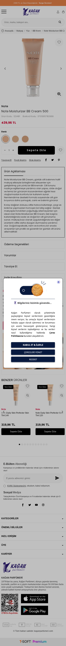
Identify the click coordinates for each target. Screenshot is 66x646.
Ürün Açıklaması (14, 171)
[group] (33, 68)
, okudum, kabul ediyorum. (28, 486)
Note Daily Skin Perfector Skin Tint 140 (15, 414)
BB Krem (37, 31)
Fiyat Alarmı (20, 160)
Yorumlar (10, 255)
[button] (5, 68)
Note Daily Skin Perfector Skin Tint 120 (49, 414)
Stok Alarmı (35, 160)
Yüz (28, 31)
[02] (25, 139)
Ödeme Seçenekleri (16, 244)
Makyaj (19, 31)
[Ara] (60, 22)
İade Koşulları (13, 277)
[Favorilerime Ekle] (27, 386)
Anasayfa (9, 31)
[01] (15, 139)
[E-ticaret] (33, 642)
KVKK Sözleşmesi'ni (16, 486)
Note (4, 106)
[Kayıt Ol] (57, 478)
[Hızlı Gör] (27, 396)
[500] (5, 139)
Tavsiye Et (6, 160)
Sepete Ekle (36, 150)
